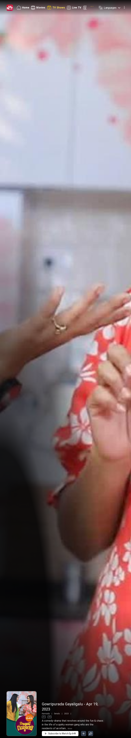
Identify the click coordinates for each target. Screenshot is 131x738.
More (70, 728)
